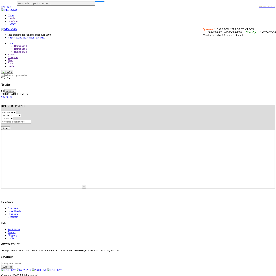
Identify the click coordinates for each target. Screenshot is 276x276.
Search (6, 128)
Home (11, 15)
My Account (29, 37)
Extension (13, 214)
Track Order (14, 229)
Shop (10, 60)
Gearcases (13, 208)
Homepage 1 (20, 46)
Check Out (6, 97)
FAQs (11, 238)
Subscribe (7, 267)
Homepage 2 (20, 48)
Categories (13, 21)
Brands (11, 18)
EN (3, 7)
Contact (11, 24)
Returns (11, 232)
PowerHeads (14, 211)
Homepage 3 (20, 51)
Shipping (12, 235)
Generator (13, 216)
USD (8, 7)
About (11, 63)
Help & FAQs (15, 37)
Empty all (10, 91)
